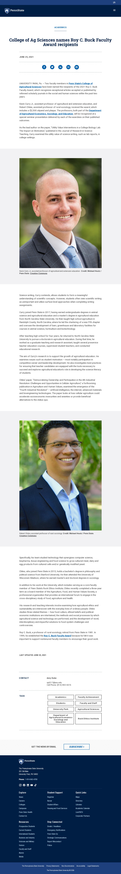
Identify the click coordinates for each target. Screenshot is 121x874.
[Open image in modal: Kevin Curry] (60, 213)
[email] (68, 67)
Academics (60, 27)
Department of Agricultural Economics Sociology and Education (60, 718)
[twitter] (52, 67)
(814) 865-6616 (64, 685)
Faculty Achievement (88, 697)
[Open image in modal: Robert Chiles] (60, 475)
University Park (60, 709)
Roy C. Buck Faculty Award (57, 635)
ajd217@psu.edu (54, 682)
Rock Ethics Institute (88, 718)
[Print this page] (76, 67)
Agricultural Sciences (88, 709)
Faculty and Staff (88, 703)
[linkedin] (60, 67)
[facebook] (44, 67)
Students (60, 703)
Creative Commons (38, 273)
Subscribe (75, 746)
